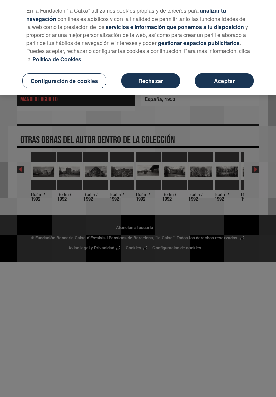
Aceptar (224, 81)
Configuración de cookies (64, 81)
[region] (138, 47)
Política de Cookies (56, 59)
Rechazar (150, 81)
